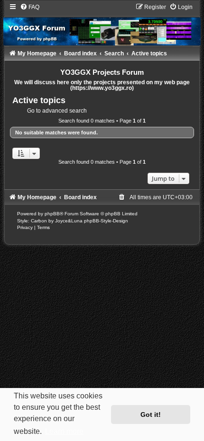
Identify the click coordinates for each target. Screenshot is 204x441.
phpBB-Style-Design (106, 220)
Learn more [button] (64, 431)
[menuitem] (29, 7)
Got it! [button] (150, 414)
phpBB (52, 213)
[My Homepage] (102, 24)
